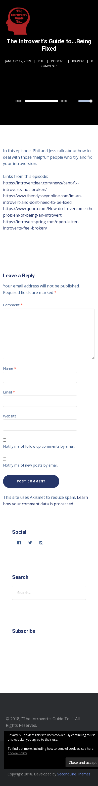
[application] (49, 101)
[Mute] (74, 101)
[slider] (85, 104)
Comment (13, 305)
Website (10, 416)
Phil (41, 61)
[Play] (11, 101)
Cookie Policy (17, 753)
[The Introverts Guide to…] (18, 21)
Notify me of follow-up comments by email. (39, 446)
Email (9, 392)
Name (9, 368)
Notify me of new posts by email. (30, 465)
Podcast (58, 61)
